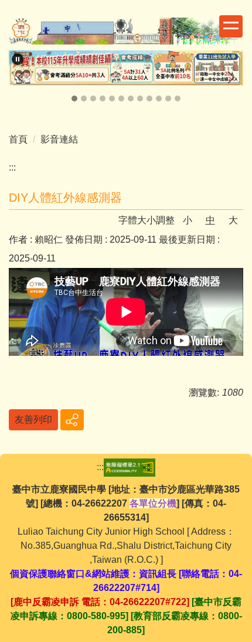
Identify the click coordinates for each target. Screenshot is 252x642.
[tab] (74, 98)
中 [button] (210, 220)
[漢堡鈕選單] (231, 26)
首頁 (18, 139)
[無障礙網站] (129, 467)
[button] (17, 59)
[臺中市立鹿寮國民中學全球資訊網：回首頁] (126, 32)
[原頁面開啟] (126, 68)
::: (12, 167)
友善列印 (33, 419)
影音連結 (59, 139)
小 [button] (187, 220)
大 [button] (233, 220)
